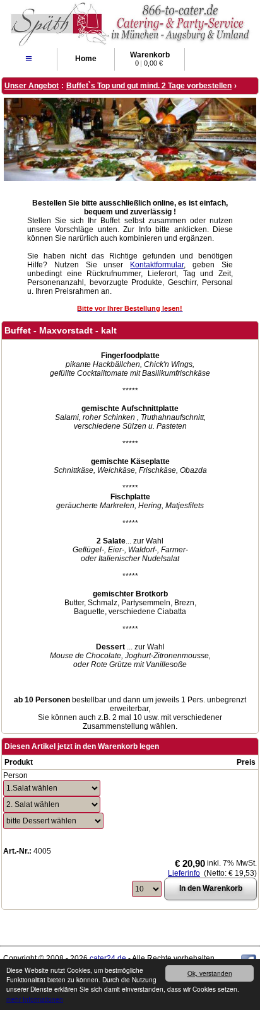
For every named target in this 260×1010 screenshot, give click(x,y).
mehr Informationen (34, 999)
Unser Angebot (31, 85)
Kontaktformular (157, 264)
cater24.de (108, 958)
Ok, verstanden (209, 973)
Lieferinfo (184, 873)
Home (86, 58)
